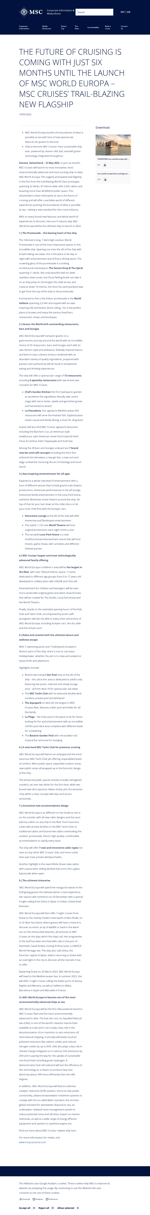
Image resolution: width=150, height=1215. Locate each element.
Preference (53, 1199)
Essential (26, 1199)
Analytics (39, 1199)
